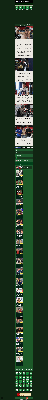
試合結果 (20, 9)
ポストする (24, 147)
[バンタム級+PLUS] (24, 156)
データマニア (20, 383)
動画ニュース (24, 9)
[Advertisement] (24, 17)
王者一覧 (20, 379)
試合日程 (17, 9)
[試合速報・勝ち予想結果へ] (24, 151)
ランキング (27, 9)
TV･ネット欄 (16, 379)
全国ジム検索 (27, 383)
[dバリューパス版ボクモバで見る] (24, 161)
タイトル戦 (24, 379)
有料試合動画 (17, 383)
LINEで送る (31, 147)
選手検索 (31, 9)
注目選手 (31, 383)
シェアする (18, 147)
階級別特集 (27, 379)
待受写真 (24, 383)
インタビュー (31, 379)
